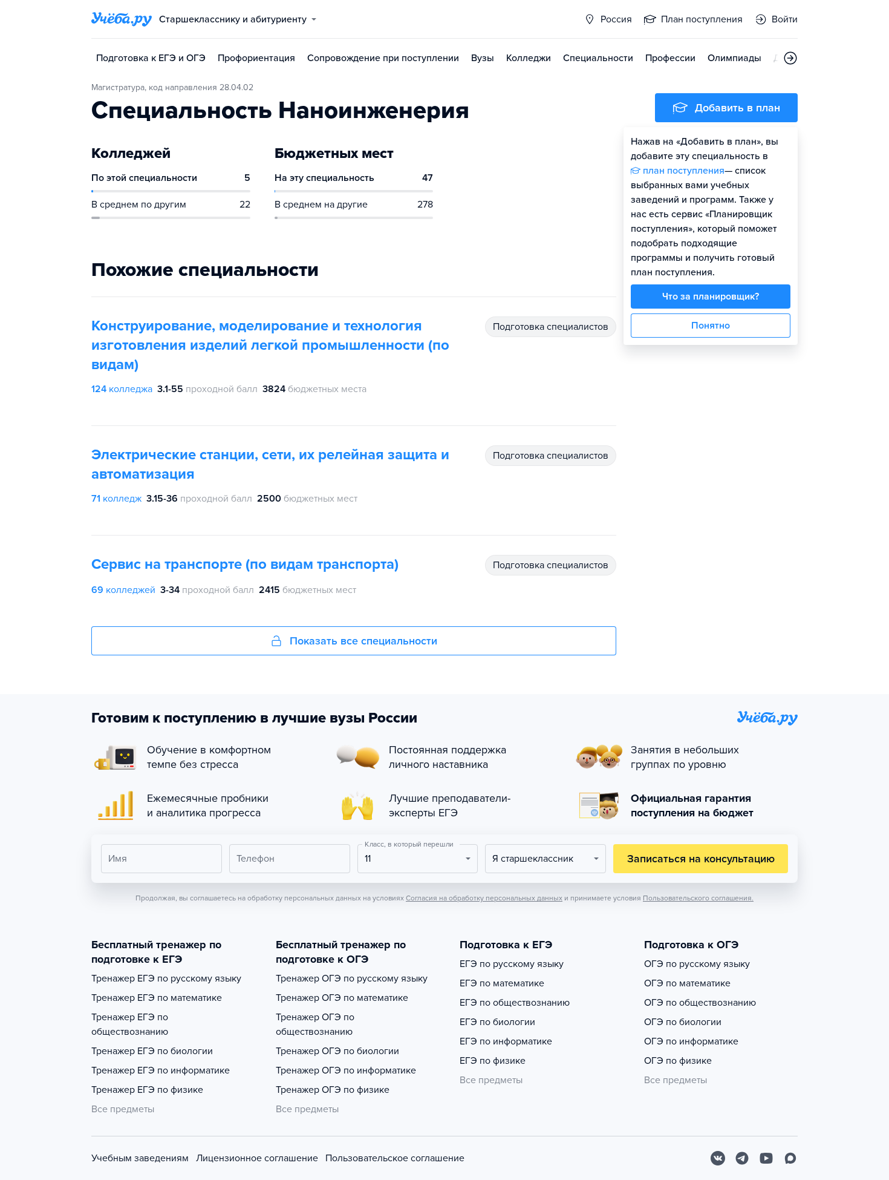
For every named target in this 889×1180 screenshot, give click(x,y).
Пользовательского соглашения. (698, 898)
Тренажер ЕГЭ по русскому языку (166, 978)
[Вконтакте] (718, 1158)
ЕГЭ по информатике (506, 1041)
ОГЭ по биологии (682, 1022)
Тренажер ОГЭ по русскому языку (352, 978)
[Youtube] (766, 1158)
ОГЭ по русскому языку (697, 964)
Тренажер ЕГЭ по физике (147, 1090)
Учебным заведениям (140, 1158)
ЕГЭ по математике (502, 983)
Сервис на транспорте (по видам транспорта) (245, 564)
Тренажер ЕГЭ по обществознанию (129, 1024)
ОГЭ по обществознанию (700, 1003)
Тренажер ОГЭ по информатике (346, 1070)
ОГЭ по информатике (691, 1041)
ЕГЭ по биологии (497, 1022)
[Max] (790, 1158)
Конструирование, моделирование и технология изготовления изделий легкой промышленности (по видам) (270, 345)
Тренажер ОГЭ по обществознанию (315, 1024)
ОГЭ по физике (678, 1061)
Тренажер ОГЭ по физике (332, 1090)
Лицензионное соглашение (257, 1158)
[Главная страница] (121, 19)
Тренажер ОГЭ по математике (342, 998)
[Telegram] (742, 1158)
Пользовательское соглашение (394, 1158)
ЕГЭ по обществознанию (515, 1003)
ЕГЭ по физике (493, 1061)
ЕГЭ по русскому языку (512, 964)
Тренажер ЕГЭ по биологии (152, 1051)
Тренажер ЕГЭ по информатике (160, 1070)
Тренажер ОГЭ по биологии (337, 1051)
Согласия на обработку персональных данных (484, 898)
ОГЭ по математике (687, 983)
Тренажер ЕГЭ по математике (156, 998)
